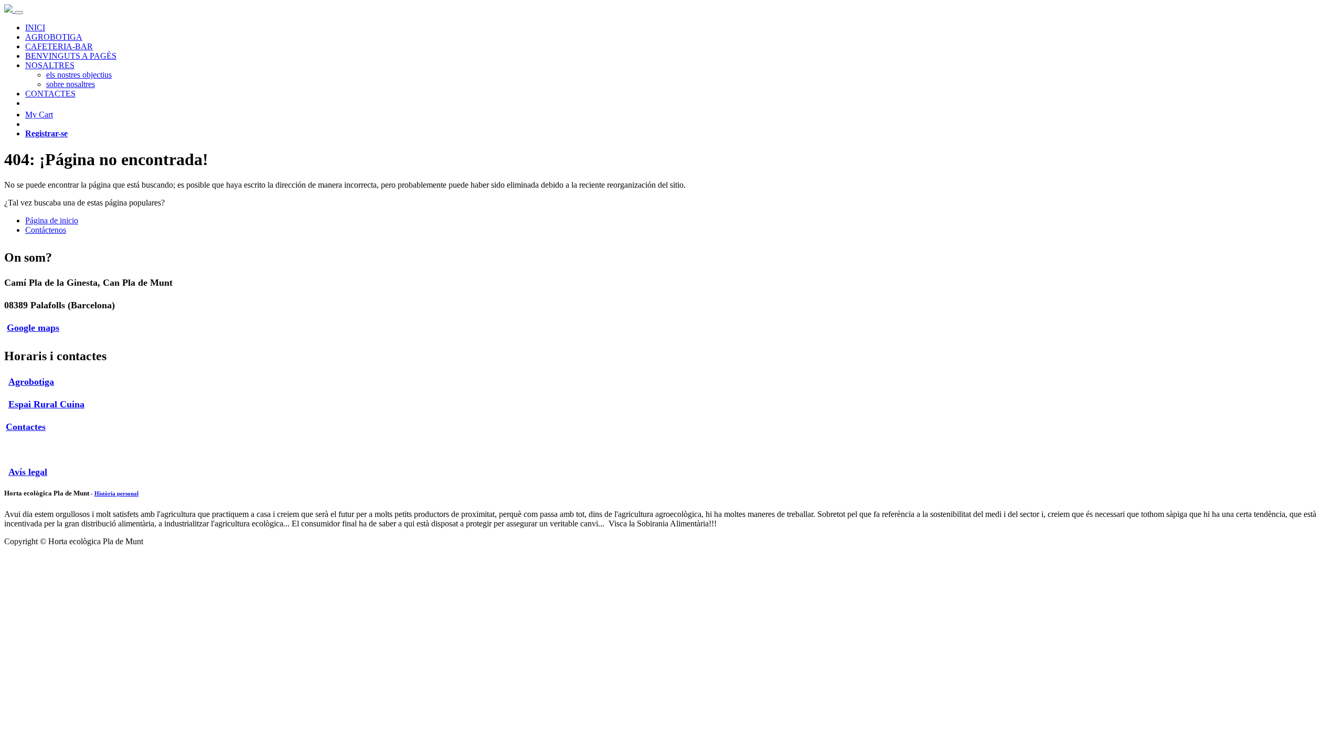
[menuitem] (35, 27)
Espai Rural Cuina (46, 404)
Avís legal (27, 472)
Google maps (33, 327)
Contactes (26, 427)
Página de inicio (51, 220)
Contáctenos (45, 229)
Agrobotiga (31, 381)
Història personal (116, 493)
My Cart (39, 114)
